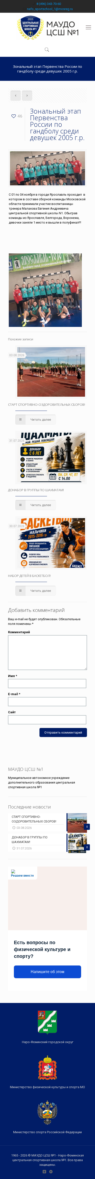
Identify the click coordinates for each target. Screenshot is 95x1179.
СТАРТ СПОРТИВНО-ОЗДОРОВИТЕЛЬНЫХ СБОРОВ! (46, 404)
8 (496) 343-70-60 (49, 4)
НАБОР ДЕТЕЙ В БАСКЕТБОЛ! (29, 575)
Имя (12, 676)
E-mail (14, 694)
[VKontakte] (44, 1171)
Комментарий (19, 632)
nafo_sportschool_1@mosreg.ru (50, 9)
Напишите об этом (47, 972)
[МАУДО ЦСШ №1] (47, 27)
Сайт (12, 712)
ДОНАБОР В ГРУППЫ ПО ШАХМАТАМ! (36, 490)
